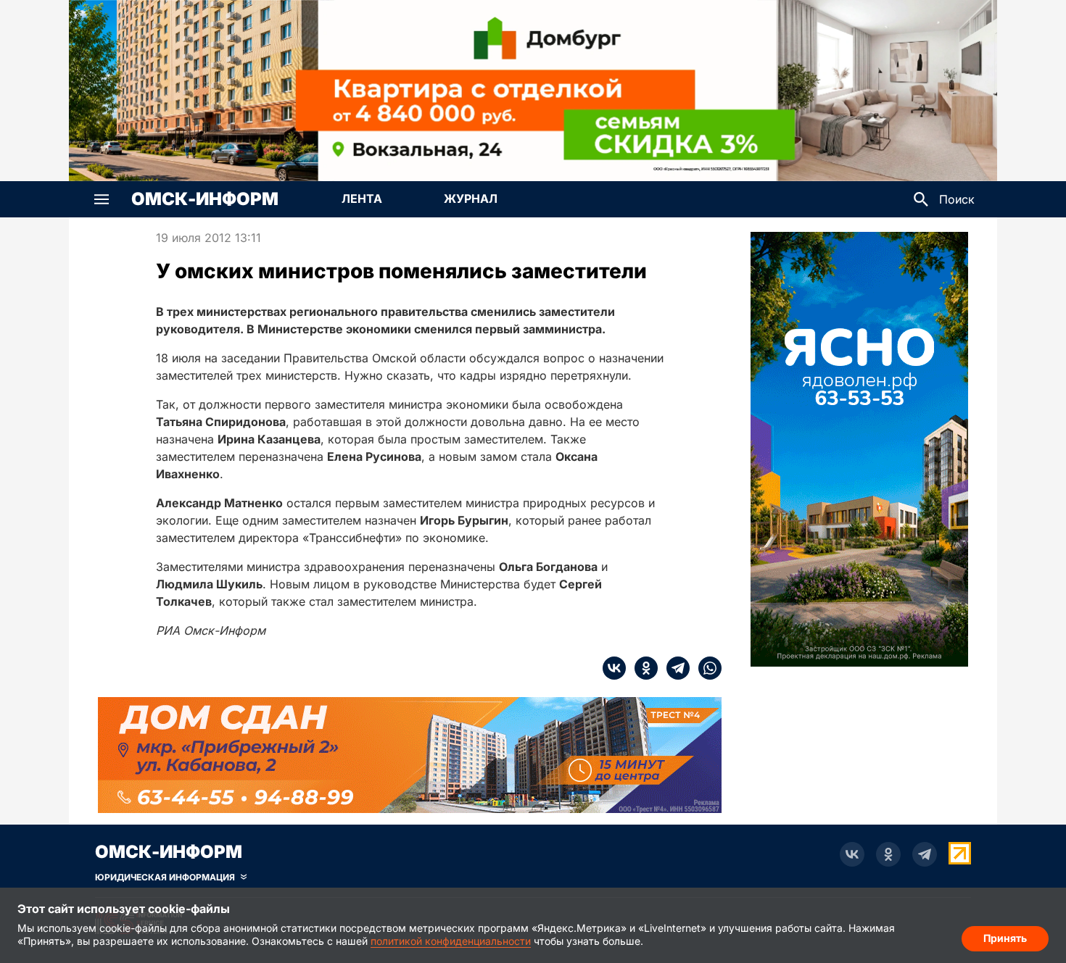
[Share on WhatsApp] (706, 668)
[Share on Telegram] (674, 668)
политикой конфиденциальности (451, 941)
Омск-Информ (204, 199)
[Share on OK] (642, 668)
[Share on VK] (614, 668)
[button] (101, 199)
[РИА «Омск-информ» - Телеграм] (924, 854)
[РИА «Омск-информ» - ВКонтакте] (852, 854)
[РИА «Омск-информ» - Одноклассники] (888, 854)
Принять (1005, 938)
